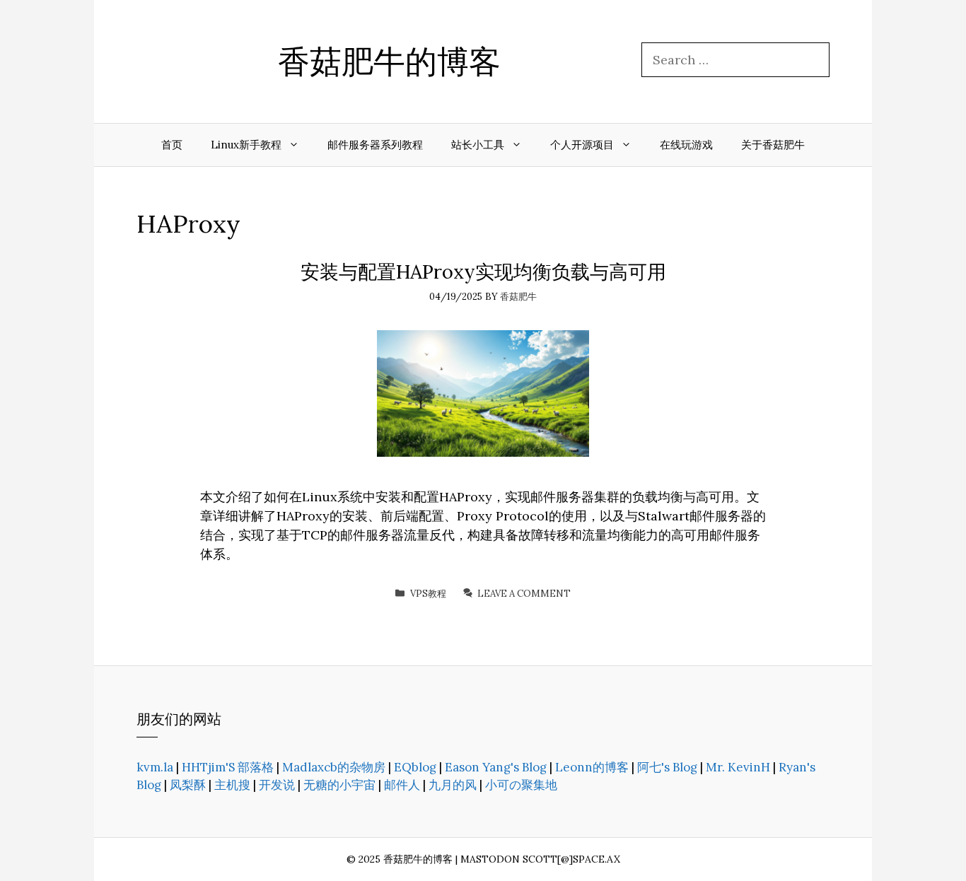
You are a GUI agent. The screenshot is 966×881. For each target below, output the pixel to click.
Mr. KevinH (738, 767)
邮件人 (402, 785)
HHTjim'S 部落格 (228, 767)
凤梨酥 (188, 785)
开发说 (277, 785)
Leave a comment (524, 594)
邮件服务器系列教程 (375, 144)
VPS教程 (428, 594)
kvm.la (154, 767)
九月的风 (453, 785)
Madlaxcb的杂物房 (333, 767)
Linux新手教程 (246, 144)
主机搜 (232, 785)
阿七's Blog (667, 767)
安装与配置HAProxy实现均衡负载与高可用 (483, 271)
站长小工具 (477, 144)
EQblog (415, 767)
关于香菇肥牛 (773, 144)
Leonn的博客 (592, 767)
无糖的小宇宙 (339, 785)
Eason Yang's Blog (496, 767)
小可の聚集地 (521, 785)
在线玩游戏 (686, 144)
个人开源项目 (582, 144)
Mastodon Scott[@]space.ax (540, 859)
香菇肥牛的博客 (389, 61)
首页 (171, 144)
